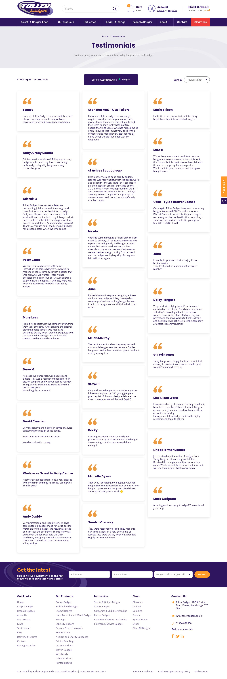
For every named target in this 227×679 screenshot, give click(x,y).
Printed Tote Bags (65, 641)
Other (136, 623)
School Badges (102, 606)
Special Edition (140, 619)
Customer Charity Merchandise (110, 619)
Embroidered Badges (67, 606)
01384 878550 (198, 7)
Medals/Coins (63, 632)
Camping (137, 610)
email (207, 10)
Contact (182, 22)
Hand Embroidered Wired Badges (73, 615)
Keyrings (60, 619)
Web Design (201, 671)
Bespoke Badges (143, 22)
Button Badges (63, 602)
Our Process (23, 619)
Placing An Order (26, 645)
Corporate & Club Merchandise (110, 610)
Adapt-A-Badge (115, 22)
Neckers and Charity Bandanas (72, 636)
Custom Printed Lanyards (69, 628)
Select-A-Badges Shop (34, 22)
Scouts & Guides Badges (107, 602)
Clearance (200, 22)
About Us (22, 615)
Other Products (64, 658)
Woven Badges (63, 649)
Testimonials (23, 628)
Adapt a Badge (25, 606)
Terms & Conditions (143, 671)
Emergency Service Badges (108, 623)
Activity (137, 606)
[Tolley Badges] (35, 9)
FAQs (20, 623)
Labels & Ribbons (65, 623)
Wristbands (62, 654)
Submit (202, 574)
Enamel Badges (64, 610)
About (163, 22)
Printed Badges (64, 662)
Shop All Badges (141, 628)
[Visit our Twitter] (178, 636)
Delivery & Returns (27, 636)
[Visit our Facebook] (174, 636)
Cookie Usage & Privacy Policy (174, 671)
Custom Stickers (64, 645)
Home (105, 36)
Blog (19, 632)
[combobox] (197, 79)
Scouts (136, 615)
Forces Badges (101, 615)
